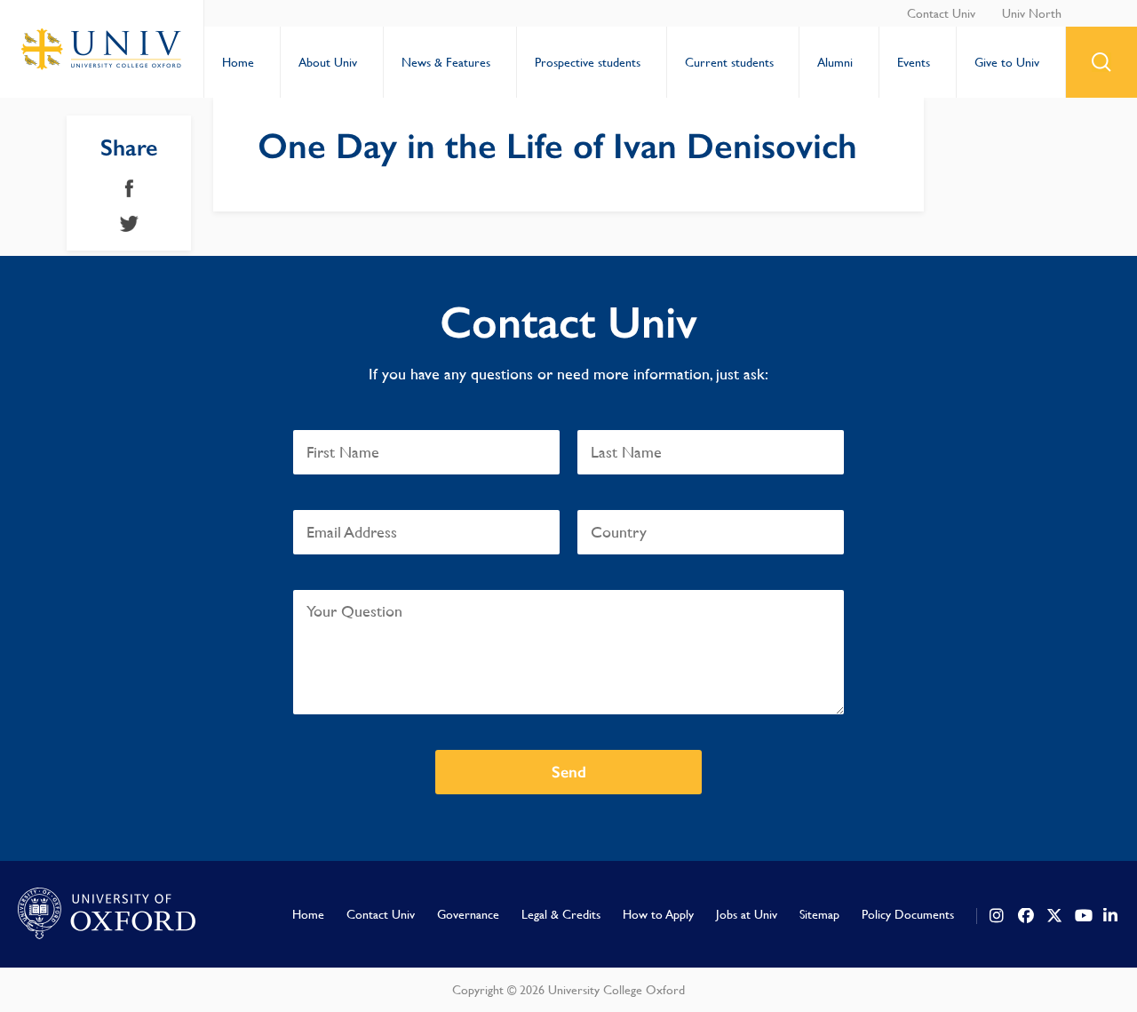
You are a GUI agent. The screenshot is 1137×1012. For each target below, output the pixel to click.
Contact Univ (941, 13)
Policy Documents (908, 914)
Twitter (129, 224)
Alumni (835, 62)
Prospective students (587, 62)
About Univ (327, 62)
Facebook (129, 188)
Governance (468, 914)
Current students (729, 62)
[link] (998, 916)
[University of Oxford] (106, 914)
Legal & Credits (560, 914)
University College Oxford (102, 49)
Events (913, 62)
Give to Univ (1006, 62)
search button (1101, 62)
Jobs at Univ (746, 914)
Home (238, 62)
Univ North (1031, 13)
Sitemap (819, 914)
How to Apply (658, 914)
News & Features (446, 62)
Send (569, 772)
